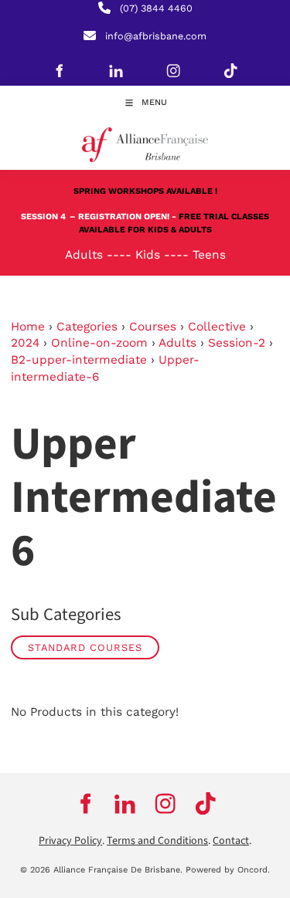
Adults (177, 343)
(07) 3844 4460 (156, 8)
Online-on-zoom (99, 343)
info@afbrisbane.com (155, 36)
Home (28, 327)
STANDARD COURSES (85, 647)
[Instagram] (173, 70)
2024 (25, 343)
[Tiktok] (230, 70)
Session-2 (236, 343)
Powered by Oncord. (228, 870)
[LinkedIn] (116, 70)
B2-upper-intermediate (79, 360)
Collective (217, 327)
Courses (152, 327)
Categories (87, 327)
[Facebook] (59, 70)
